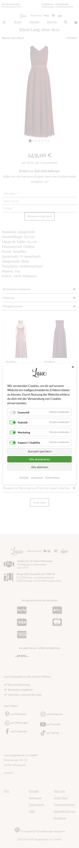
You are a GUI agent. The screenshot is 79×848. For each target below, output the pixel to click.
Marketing (24, 432)
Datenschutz (52, 477)
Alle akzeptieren (39, 459)
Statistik (23, 422)
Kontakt (24, 477)
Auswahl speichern (39, 451)
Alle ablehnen (39, 467)
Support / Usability (29, 442)
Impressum (37, 477)
